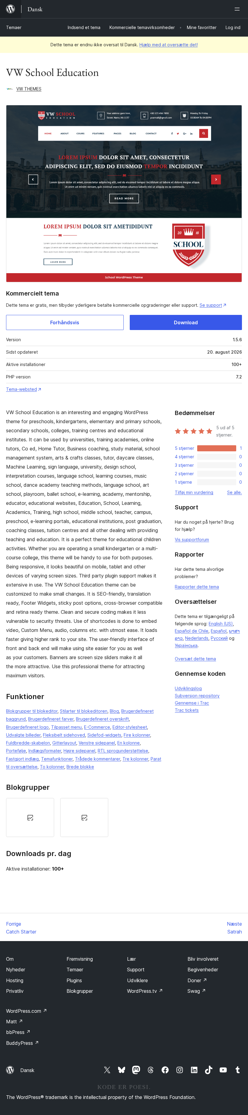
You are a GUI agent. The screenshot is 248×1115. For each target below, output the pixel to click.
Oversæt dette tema (195, 658)
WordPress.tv (145, 991)
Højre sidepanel (79, 750)
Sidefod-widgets (104, 734)
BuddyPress (22, 1043)
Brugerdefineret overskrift (102, 718)
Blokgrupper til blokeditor (31, 711)
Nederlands (196, 638)
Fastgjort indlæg (22, 758)
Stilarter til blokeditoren (83, 711)
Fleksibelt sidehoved (64, 734)
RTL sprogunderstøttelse (123, 750)
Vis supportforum (192, 539)
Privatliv (15, 991)
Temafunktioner (57, 758)
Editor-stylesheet (130, 727)
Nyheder (15, 969)
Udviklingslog (188, 688)
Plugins (74, 980)
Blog (114, 711)
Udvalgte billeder (23, 734)
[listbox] (84, 817)
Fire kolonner (137, 734)
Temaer (13, 27)
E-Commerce (97, 727)
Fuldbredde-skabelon (28, 742)
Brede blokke (80, 766)
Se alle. (234, 492)
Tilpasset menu (66, 727)
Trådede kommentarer (97, 758)
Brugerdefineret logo (27, 727)
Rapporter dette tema (197, 586)
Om (10, 959)
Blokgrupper (80, 991)
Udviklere (137, 980)
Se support (211, 305)
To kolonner (52, 766)
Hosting (14, 980)
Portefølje (16, 750)
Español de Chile (191, 630)
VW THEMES (28, 88)
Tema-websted (21, 389)
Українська (186, 645)
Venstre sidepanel (97, 742)
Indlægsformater (44, 750)
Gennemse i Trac (192, 702)
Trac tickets (187, 710)
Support (136, 969)
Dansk (27, 1070)
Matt (14, 1022)
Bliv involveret (203, 959)
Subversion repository (197, 695)
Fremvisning (80, 959)
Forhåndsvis (64, 322)
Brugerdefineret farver (50, 718)
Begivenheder (203, 969)
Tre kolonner (135, 758)
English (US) (221, 623)
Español (219, 630)
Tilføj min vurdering (194, 492)
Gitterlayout (64, 742)
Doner (197, 980)
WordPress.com (26, 1011)
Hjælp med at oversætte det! (168, 44)
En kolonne (128, 742)
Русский (219, 638)
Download (186, 322)
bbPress (18, 1032)
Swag (197, 991)
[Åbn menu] (238, 9)
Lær (131, 959)
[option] (30, 817)
